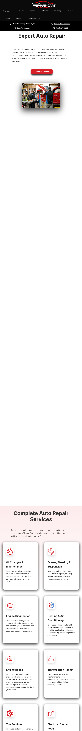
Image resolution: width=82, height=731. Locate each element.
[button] (8, 11)
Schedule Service (41, 72)
